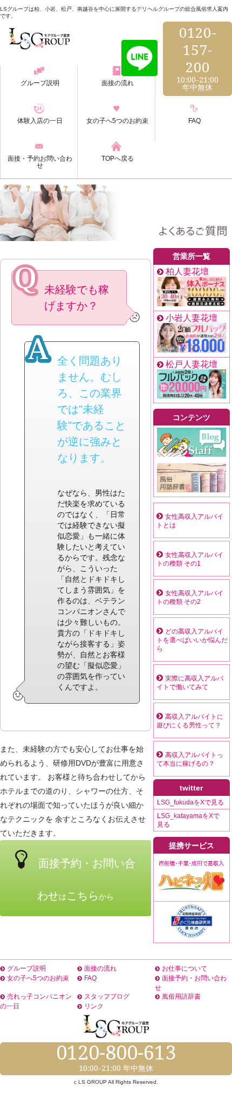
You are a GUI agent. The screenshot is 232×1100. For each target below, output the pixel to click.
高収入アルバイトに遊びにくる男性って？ (189, 721)
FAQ (90, 978)
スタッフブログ (106, 996)
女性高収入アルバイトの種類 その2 (189, 597)
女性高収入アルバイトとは (189, 521)
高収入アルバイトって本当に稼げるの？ (189, 759)
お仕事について (184, 968)
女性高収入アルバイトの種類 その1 (189, 559)
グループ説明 (26, 968)
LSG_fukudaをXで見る (190, 802)
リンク (94, 1006)
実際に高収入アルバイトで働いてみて (189, 683)
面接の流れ (100, 968)
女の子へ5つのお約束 (38, 978)
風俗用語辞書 (181, 996)
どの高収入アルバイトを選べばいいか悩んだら (192, 640)
